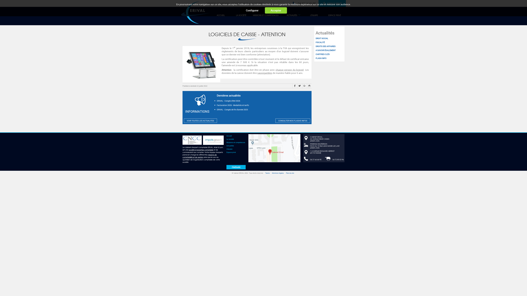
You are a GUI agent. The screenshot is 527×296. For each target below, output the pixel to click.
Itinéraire (236, 167)
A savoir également (287, 20)
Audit (328, 20)
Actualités (325, 33)
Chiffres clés (307, 20)
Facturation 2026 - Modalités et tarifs (233, 105)
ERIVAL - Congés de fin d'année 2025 (232, 109)
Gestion (291, 20)
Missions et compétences (235, 142)
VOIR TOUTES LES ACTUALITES (200, 120)
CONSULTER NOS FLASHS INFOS (292, 120)
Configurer (252, 10)
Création (245, 20)
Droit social (233, 20)
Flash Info (323, 20)
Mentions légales (278, 173)
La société (230, 139)
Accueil (229, 136)
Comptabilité (230, 20)
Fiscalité (279, 20)
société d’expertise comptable (201, 150)
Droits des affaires (265, 20)
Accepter (276, 10)
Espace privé (231, 152)
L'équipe (229, 149)
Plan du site (290, 173)
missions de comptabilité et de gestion (200, 155)
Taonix (267, 173)
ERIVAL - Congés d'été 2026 (228, 100)
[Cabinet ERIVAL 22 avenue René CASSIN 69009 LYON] (274, 148)
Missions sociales (262, 20)
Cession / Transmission (311, 20)
